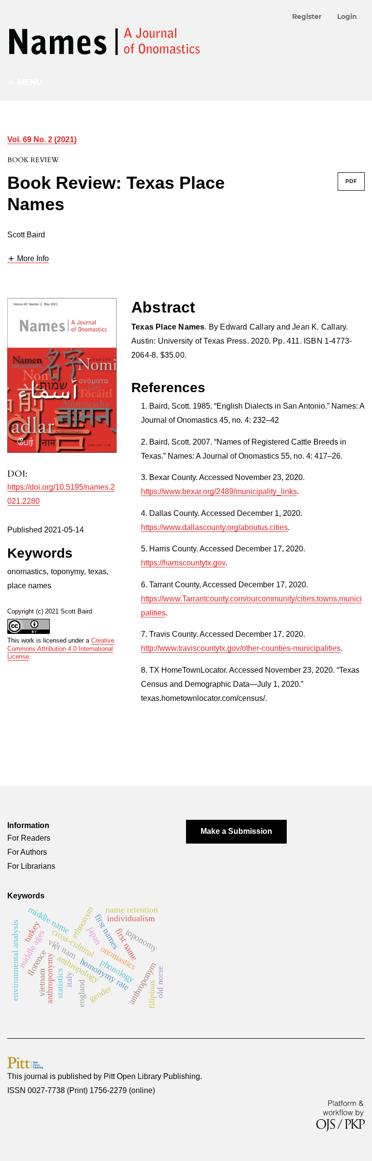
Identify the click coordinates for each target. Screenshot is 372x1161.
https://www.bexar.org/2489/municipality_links (219, 491)
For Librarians (31, 866)
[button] (28, 258)
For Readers (28, 838)
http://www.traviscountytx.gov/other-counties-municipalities (241, 648)
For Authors (27, 852)
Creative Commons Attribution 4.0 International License (60, 649)
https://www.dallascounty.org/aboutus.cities (214, 527)
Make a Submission (236, 831)
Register (307, 16)
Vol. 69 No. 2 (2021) (42, 139)
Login (347, 16)
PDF (351, 181)
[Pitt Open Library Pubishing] (25, 1062)
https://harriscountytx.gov (183, 563)
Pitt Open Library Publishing (152, 1076)
